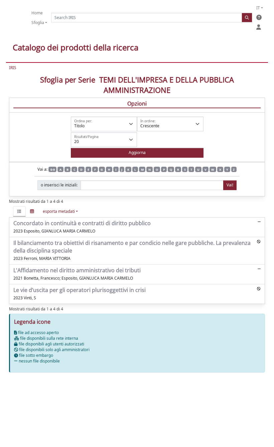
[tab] (19, 211)
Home (37, 13)
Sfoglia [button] (37, 22)
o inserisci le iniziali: (59, 185)
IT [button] (258, 8)
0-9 (52, 169)
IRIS (12, 67)
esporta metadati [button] (59, 211)
